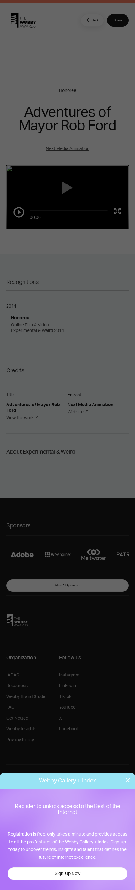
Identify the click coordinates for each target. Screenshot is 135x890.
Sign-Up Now (67, 874)
